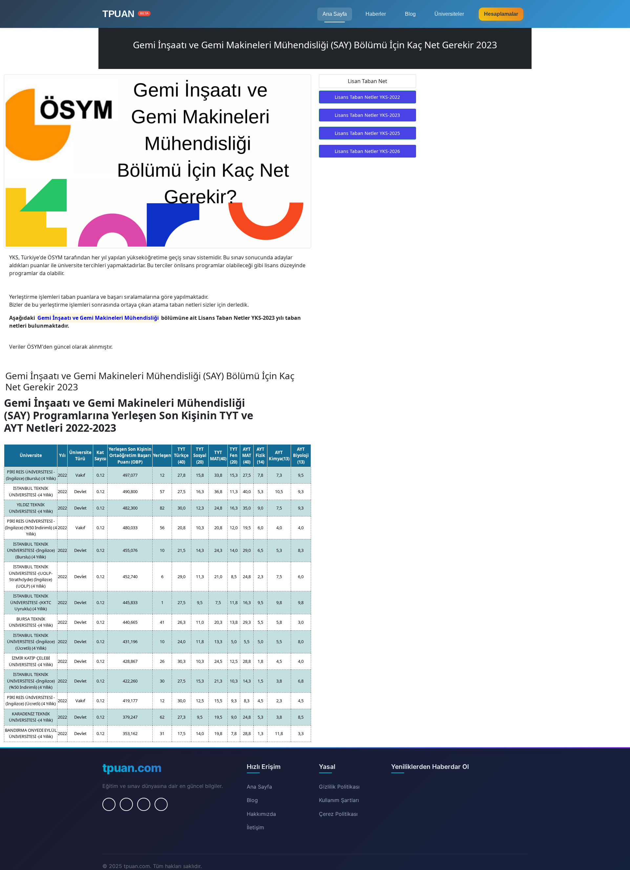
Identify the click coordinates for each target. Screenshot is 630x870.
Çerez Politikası (338, 814)
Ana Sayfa (335, 14)
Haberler (376, 14)
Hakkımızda (261, 814)
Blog (410, 14)
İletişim (255, 827)
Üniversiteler (449, 14)
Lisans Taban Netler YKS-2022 (367, 97)
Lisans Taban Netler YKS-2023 (367, 115)
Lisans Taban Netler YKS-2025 (367, 133)
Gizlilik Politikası (339, 786)
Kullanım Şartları (339, 800)
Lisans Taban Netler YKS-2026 (367, 151)
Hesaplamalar (501, 14)
